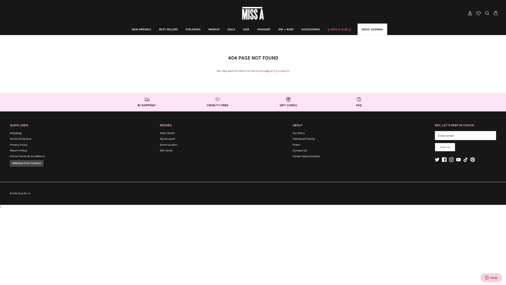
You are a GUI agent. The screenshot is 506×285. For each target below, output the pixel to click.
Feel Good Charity (304, 139)
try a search (281, 71)
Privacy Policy (19, 144)
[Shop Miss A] (253, 13)
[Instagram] (451, 159)
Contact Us (300, 150)
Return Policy (18, 150)
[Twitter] (437, 159)
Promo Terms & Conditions (27, 156)
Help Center (167, 133)
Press (296, 144)
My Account (167, 139)
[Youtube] (458, 159)
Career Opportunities (306, 156)
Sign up (445, 147)
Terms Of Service (20, 139)
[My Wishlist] (478, 13)
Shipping (15, 133)
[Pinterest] (472, 159)
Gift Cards (166, 150)
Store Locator (168, 144)
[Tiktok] (465, 159)
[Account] (469, 13)
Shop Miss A (24, 193)
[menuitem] (141, 29)
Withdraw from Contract (26, 163)
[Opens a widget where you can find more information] (491, 278)
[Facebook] (444, 159)
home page (262, 71)
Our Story (299, 133)
